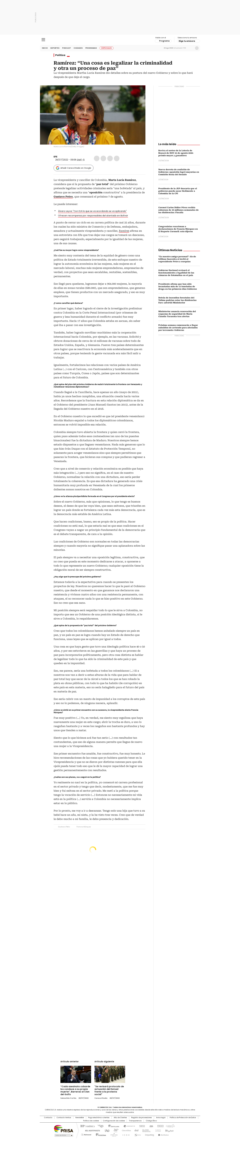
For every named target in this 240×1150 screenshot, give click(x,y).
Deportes (54, 48)
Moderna (100, 1134)
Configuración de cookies (114, 1121)
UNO (106, 1130)
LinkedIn (110, 158)
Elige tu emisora (187, 41)
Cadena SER (141, 1126)
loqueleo (149, 1134)
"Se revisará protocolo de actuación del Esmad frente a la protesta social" (109, 1090)
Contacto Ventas (64, 1117)
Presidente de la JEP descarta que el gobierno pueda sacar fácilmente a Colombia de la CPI (177, 191)
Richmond (86, 1134)
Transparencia (135, 1121)
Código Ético (151, 1121)
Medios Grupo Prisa (63, 1135)
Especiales (106, 48)
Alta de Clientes (120, 1117)
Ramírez (124, 230)
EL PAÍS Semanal (145, 1130)
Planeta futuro (157, 1130)
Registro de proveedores (141, 1117)
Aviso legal (160, 1117)
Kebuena (169, 1130)
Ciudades (78, 48)
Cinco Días (125, 1130)
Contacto (48, 1117)
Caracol (170, 1126)
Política (60, 55)
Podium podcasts (113, 1134)
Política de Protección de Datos (183, 1117)
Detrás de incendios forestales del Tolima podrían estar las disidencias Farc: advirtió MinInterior (177, 300)
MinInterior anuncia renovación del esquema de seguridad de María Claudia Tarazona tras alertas (177, 314)
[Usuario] (197, 48)
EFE (55, 156)
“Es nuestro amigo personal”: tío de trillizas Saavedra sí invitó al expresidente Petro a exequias (177, 259)
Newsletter (191, 48)
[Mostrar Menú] (43, 40)
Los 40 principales (99, 1126)
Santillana (112, 1126)
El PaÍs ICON (125, 1134)
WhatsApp (116, 158)
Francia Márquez (84, 827)
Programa (164, 40)
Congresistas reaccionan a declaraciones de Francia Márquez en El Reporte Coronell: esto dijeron (178, 229)
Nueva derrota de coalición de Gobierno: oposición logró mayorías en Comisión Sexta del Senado (178, 172)
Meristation (163, 1134)
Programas (91, 48)
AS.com (151, 1126)
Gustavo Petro (64, 827)
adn (159, 1126)
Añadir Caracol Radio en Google (75, 168)
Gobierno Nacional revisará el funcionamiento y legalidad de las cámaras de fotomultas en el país (176, 272)
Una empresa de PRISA (64, 1129)
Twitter (103, 158)
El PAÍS (87, 1126)
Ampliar (140, 91)
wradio (114, 1130)
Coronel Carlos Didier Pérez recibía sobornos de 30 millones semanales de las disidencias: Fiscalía (178, 210)
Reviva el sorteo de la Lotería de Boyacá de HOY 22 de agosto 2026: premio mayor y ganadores (175, 153)
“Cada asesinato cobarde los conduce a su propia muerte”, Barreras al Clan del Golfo (75, 1090)
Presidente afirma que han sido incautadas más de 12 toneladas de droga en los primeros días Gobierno (177, 286)
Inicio (45, 48)
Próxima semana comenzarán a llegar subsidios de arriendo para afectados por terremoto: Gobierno (178, 327)
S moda (137, 1134)
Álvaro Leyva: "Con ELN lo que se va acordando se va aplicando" (92, 211)
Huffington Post (91, 1130)
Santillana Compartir (128, 1126)
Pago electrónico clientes (98, 1117)
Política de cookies (91, 1121)
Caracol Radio (120, 40)
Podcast (66, 48)
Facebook (96, 158)
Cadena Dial (135, 1130)
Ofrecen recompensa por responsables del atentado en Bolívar (93, 215)
